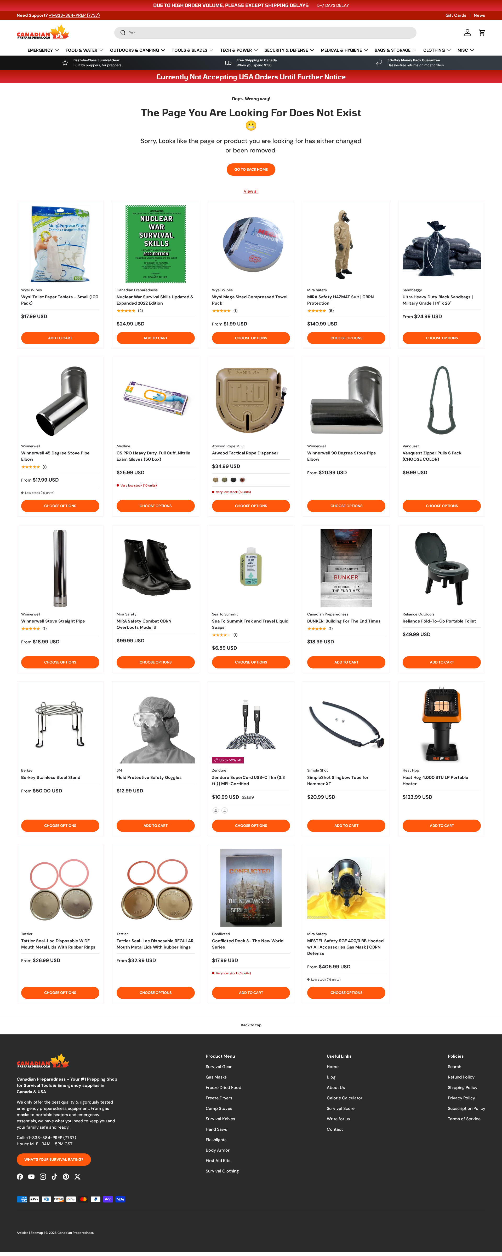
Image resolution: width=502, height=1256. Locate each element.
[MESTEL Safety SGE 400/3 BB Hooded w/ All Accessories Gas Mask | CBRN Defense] (346, 888)
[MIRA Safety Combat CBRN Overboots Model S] (156, 568)
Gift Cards (456, 15)
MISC (463, 50)
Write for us (338, 1119)
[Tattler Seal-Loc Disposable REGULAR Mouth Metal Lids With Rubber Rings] (156, 888)
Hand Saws (216, 1129)
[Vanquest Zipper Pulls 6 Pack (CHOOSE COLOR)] (442, 400)
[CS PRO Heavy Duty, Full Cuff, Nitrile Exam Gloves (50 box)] (156, 400)
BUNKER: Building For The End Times (344, 621)
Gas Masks (216, 1077)
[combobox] (265, 33)
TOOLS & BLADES (189, 50)
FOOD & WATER (81, 50)
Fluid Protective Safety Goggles (149, 777)
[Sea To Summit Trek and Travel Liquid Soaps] (251, 568)
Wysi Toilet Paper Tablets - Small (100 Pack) (59, 300)
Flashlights (216, 1139)
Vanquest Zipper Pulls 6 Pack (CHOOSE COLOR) (432, 456)
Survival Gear (219, 1066)
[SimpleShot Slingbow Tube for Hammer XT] (346, 725)
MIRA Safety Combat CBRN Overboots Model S (144, 624)
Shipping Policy (462, 1087)
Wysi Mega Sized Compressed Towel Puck (249, 300)
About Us (336, 1087)
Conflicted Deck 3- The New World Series (247, 944)
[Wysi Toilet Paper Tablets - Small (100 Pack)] (60, 244)
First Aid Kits (218, 1160)
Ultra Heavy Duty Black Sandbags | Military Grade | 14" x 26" (438, 300)
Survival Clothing (222, 1171)
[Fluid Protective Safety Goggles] (156, 725)
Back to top (251, 1025)
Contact (335, 1129)
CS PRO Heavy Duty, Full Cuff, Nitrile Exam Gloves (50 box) (153, 456)
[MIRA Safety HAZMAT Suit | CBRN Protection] (346, 244)
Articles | (24, 1233)
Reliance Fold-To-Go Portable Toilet (439, 621)
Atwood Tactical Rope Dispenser (245, 453)
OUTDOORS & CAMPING (134, 50)
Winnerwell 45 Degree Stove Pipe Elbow (55, 456)
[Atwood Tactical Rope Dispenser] (251, 400)
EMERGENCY (40, 50)
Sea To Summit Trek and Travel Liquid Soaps (250, 624)
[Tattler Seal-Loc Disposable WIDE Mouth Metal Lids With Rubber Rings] (60, 888)
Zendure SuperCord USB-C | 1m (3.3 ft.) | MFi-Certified (248, 780)
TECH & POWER (236, 50)
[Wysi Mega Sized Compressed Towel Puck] (251, 244)
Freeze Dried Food (223, 1087)
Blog (331, 1077)
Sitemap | (38, 1233)
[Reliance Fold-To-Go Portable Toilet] (442, 568)
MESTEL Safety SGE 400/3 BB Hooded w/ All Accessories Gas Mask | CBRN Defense (345, 947)
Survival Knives (220, 1119)
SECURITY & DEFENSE (286, 50)
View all (251, 191)
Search (454, 1066)
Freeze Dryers (219, 1098)
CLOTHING (434, 50)
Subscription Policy (466, 1108)
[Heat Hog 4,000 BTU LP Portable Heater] (442, 725)
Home (333, 1066)
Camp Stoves (219, 1108)
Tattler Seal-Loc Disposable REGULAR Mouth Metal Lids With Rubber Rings (155, 944)
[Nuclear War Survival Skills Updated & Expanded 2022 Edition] (156, 244)
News (479, 15)
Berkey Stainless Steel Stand (50, 777)
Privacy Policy (461, 1098)
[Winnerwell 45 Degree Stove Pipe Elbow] (60, 400)
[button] (482, 32)
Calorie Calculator (344, 1098)
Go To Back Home (251, 169)
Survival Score (341, 1108)
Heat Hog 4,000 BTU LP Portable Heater (435, 780)
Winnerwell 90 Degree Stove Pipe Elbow (341, 456)
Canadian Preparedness (76, 1233)
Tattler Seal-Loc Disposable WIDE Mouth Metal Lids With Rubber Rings (58, 944)
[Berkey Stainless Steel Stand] (60, 725)
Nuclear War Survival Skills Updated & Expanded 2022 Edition (155, 300)
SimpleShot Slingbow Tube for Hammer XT (338, 780)
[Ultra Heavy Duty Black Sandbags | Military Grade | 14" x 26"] (442, 244)
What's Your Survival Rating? (53, 1159)
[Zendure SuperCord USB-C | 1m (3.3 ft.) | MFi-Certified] (251, 725)
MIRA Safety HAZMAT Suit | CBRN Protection (340, 300)
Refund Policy (461, 1077)
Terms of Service (464, 1119)
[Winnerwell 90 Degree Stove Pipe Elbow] (346, 400)
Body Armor (218, 1150)
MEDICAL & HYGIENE (341, 50)
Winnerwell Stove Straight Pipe (53, 621)
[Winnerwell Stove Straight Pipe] (60, 568)
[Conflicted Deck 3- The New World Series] (251, 888)
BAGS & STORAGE (392, 50)
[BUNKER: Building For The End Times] (346, 568)
